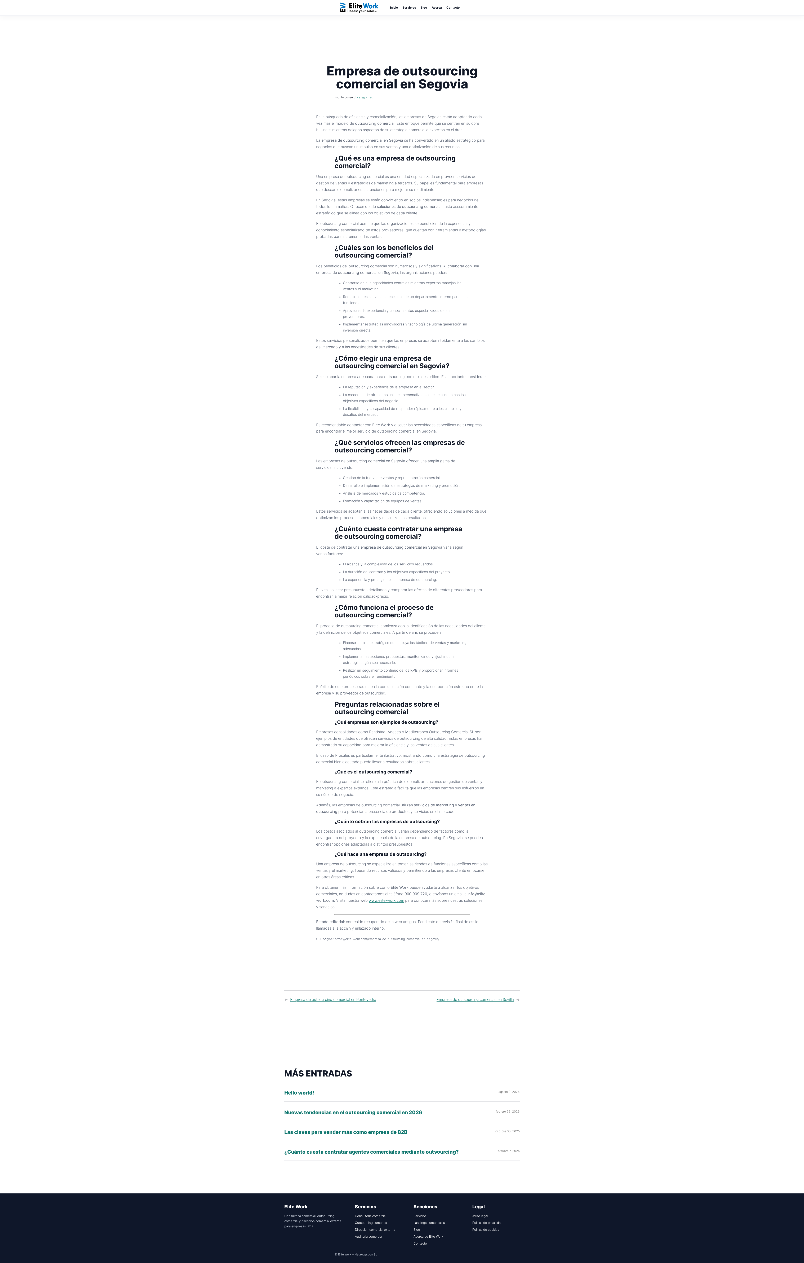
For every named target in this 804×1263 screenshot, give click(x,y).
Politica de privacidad (487, 1223)
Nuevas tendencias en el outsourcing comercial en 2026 (353, 1112)
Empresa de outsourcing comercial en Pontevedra (333, 999)
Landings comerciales (429, 1223)
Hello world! (299, 1093)
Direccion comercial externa (375, 1230)
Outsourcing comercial (371, 1223)
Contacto (420, 1243)
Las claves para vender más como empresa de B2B (345, 1132)
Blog (417, 1230)
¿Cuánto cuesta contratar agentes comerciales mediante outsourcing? (371, 1152)
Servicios (420, 1216)
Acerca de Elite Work (428, 1236)
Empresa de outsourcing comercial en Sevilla (475, 999)
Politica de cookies (485, 1230)
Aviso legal (480, 1216)
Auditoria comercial (368, 1236)
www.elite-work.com (386, 900)
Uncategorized (363, 97)
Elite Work (359, 7)
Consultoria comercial (370, 1216)
